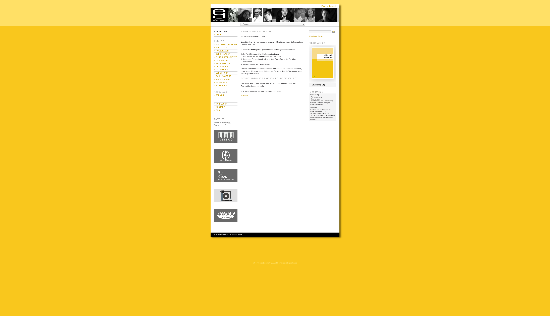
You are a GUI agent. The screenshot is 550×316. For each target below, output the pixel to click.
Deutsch (332, 6)
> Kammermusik (222, 64)
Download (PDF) (318, 85)
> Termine (219, 95)
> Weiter (244, 96)
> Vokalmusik (221, 70)
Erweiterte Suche (316, 36)
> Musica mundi (222, 79)
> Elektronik (221, 73)
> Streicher (220, 48)
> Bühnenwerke (222, 76)
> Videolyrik (220, 82)
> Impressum (221, 104)
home (219, 15)
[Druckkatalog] (322, 82)
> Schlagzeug (221, 60)
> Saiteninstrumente (225, 57)
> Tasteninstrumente (225, 45)
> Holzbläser (221, 51)
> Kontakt (219, 107)
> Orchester (221, 67)
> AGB (217, 110)
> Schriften (220, 86)
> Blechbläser (222, 54)
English (324, 6)
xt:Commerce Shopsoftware (286, 263)
